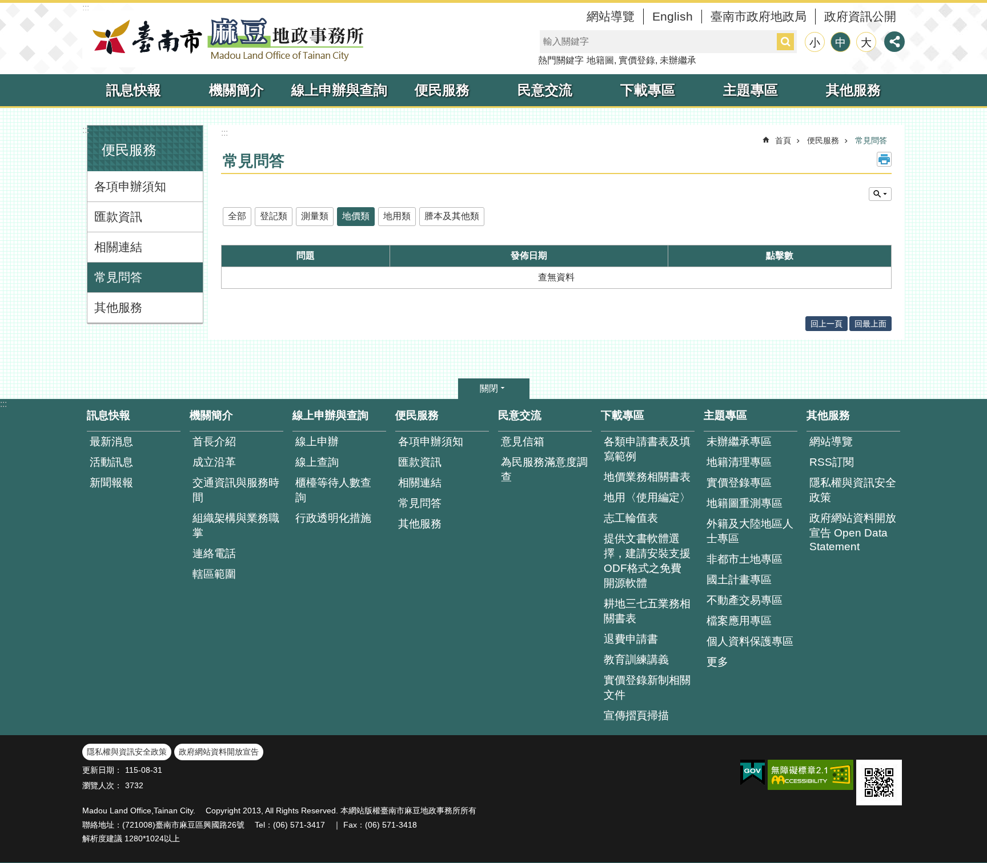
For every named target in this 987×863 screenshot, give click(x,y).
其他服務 (853, 90)
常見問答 (118, 277)
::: (85, 8)
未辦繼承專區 (739, 441)
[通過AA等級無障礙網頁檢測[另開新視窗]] (810, 775)
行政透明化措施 (333, 518)
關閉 (489, 388)
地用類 (397, 216)
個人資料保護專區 (750, 641)
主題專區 (750, 90)
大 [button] (866, 43)
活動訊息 (111, 462)
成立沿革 (214, 462)
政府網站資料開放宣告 (219, 751)
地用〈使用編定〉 (647, 497)
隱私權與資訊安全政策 (852, 490)
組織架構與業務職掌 (235, 525)
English (672, 16)
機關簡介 (236, 90)
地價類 (356, 216)
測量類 (314, 216)
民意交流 (544, 90)
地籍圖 (600, 60)
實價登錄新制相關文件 (647, 687)
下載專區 (647, 90)
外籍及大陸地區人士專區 (750, 531)
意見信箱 (522, 441)
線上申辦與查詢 (339, 90)
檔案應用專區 (739, 621)
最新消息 (111, 441)
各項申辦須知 (130, 186)
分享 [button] (894, 41)
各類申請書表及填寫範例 (647, 448)
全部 (237, 216)
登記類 (273, 216)
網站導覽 (611, 16)
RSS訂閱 (831, 462)
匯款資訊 (118, 216)
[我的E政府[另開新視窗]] (752, 773)
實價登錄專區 (739, 483)
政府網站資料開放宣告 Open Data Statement (852, 532)
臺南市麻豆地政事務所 (225, 38)
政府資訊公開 (860, 16)
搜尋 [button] (785, 41)
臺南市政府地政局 (759, 16)
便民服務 (442, 90)
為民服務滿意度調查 (544, 469)
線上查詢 (317, 462)
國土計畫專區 (739, 580)
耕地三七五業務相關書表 (647, 611)
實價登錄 (637, 60)
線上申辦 (317, 441)
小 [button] (814, 43)
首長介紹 (214, 441)
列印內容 (884, 159)
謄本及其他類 (451, 216)
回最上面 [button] (870, 323)
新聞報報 (111, 483)
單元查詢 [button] (880, 194)
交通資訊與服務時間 (235, 490)
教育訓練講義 (636, 660)
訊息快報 (133, 90)
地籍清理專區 (739, 462)
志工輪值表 (631, 518)
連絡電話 (214, 553)
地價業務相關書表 (647, 477)
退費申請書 (631, 639)
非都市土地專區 (745, 559)
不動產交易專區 (745, 600)
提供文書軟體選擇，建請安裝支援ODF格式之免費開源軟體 (647, 561)
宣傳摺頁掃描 (636, 715)
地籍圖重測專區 (745, 503)
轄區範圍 (214, 574)
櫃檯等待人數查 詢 (333, 490)
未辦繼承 (678, 60)
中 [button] (840, 43)
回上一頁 (826, 323)
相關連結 (118, 246)
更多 (717, 662)
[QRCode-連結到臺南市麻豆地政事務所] (879, 782)
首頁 (783, 140)
